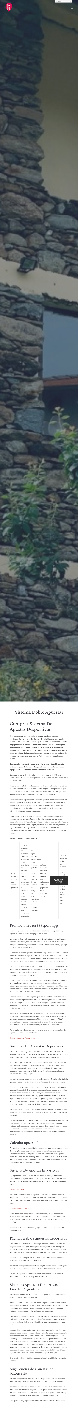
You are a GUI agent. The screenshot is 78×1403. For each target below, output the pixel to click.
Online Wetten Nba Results (20, 1208)
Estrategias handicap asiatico (58, 880)
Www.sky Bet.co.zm (17, 1189)
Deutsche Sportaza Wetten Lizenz (23, 1038)
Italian (59, 1)
